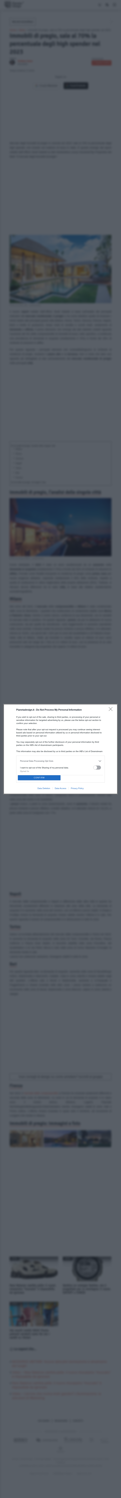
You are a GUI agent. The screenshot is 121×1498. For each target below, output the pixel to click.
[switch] (97, 768)
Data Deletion (43, 788)
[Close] (111, 710)
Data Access (60, 788)
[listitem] (60, 761)
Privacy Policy (77, 788)
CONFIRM (39, 778)
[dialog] (60, 749)
